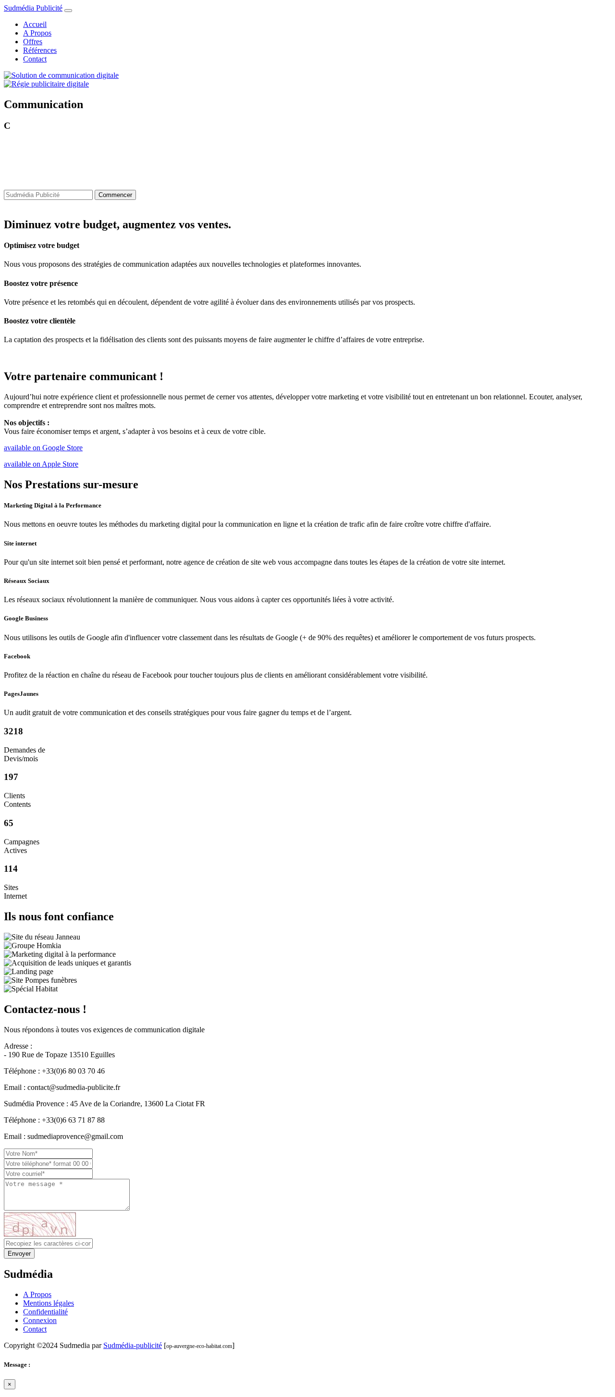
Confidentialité (45, 1312)
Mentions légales (48, 1303)
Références (40, 50)
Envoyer (19, 1253)
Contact (35, 59)
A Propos (37, 33)
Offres (32, 41)
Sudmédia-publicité (132, 1345)
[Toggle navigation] (68, 10)
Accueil (35, 24)
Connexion (40, 1320)
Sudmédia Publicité (33, 8)
